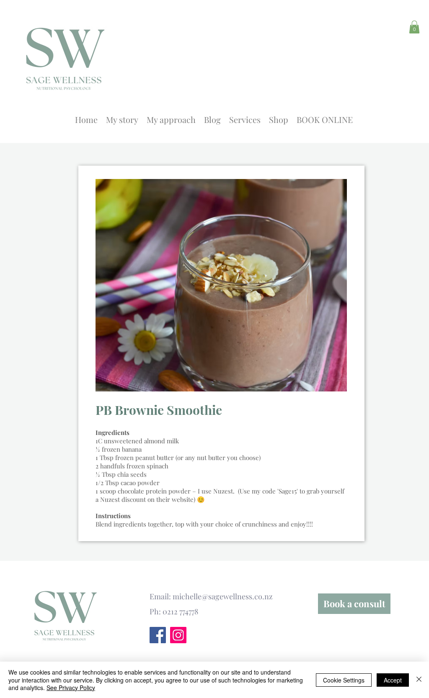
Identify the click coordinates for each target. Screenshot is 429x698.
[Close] (419, 679)
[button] (414, 26)
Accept (393, 680)
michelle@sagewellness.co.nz (223, 596)
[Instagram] (178, 635)
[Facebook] (158, 635)
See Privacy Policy (71, 687)
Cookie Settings (343, 680)
